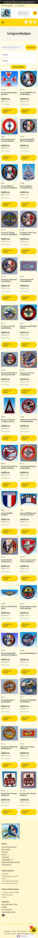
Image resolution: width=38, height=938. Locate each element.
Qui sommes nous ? (9, 847)
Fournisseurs (7, 909)
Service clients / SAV (9, 904)
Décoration (6, 850)
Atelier (4, 907)
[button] (3, 22)
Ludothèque (6, 860)
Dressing (5, 857)
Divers (4, 855)
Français (23, 936)
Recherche (31, 47)
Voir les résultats (18, 67)
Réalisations (6, 865)
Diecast (5, 852)
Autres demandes (8, 912)
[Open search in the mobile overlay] (23, 13)
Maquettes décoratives (11, 862)
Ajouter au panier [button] (7, 111)
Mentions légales (24, 934)
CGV (32, 934)
